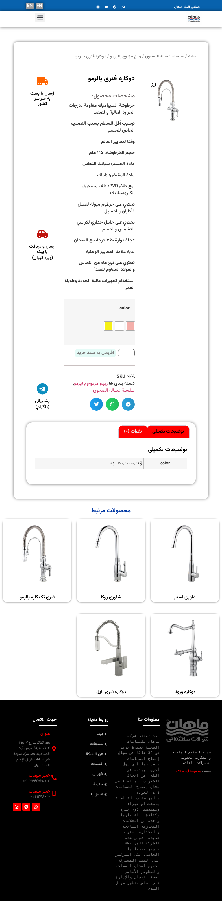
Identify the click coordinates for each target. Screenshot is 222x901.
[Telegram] (26, 807)
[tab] (168, 431)
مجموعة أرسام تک (188, 771)
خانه (192, 56)
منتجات (96, 744)
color (124, 308)
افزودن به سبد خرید (95, 353)
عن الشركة (94, 754)
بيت (100, 734)
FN (39, 6)
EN (30, 6)
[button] (40, 17)
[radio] (130, 326)
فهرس (97, 774)
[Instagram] (17, 807)
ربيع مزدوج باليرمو (91, 383)
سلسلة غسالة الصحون (114, 390)
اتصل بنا (96, 794)
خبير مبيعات (39, 776)
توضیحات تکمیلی (168, 431)
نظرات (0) (133, 431)
